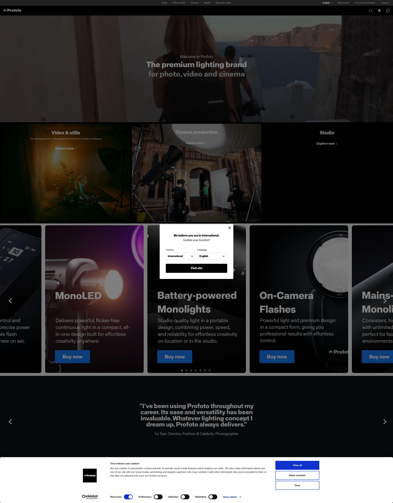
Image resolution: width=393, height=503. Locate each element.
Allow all (297, 465)
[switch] (158, 496)
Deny (297, 485)
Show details (230, 497)
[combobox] (181, 256)
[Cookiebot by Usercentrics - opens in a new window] (89, 497)
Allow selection (297, 475)
